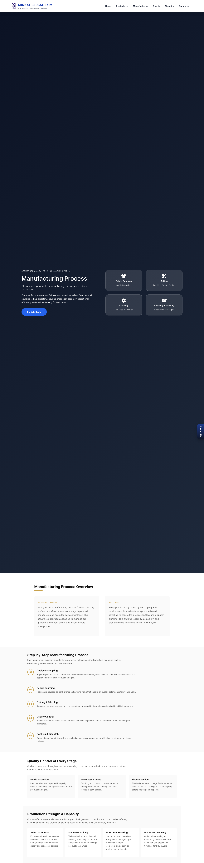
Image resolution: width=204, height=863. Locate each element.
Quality (156, 6)
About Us (169, 6)
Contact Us (184, 6)
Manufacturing (140, 6)
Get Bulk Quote (34, 312)
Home (108, 6)
